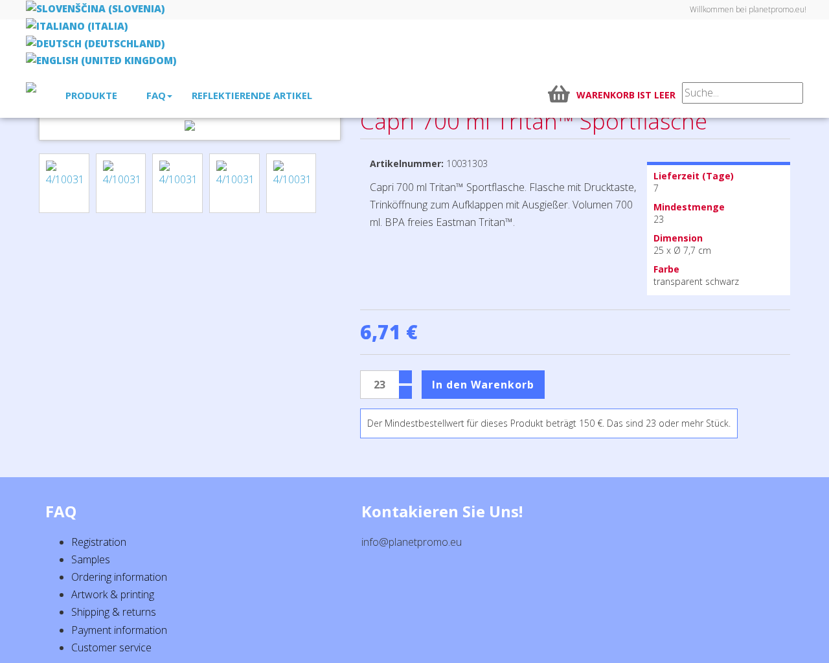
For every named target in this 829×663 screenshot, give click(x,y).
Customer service (111, 647)
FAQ (156, 95)
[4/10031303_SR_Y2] (121, 183)
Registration (98, 542)
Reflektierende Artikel (252, 95)
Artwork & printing (112, 594)
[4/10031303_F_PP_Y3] (177, 183)
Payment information (119, 630)
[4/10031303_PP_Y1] (64, 183)
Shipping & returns (113, 612)
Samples (90, 559)
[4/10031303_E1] (291, 183)
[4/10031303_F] (234, 183)
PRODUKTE (91, 95)
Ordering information (119, 577)
